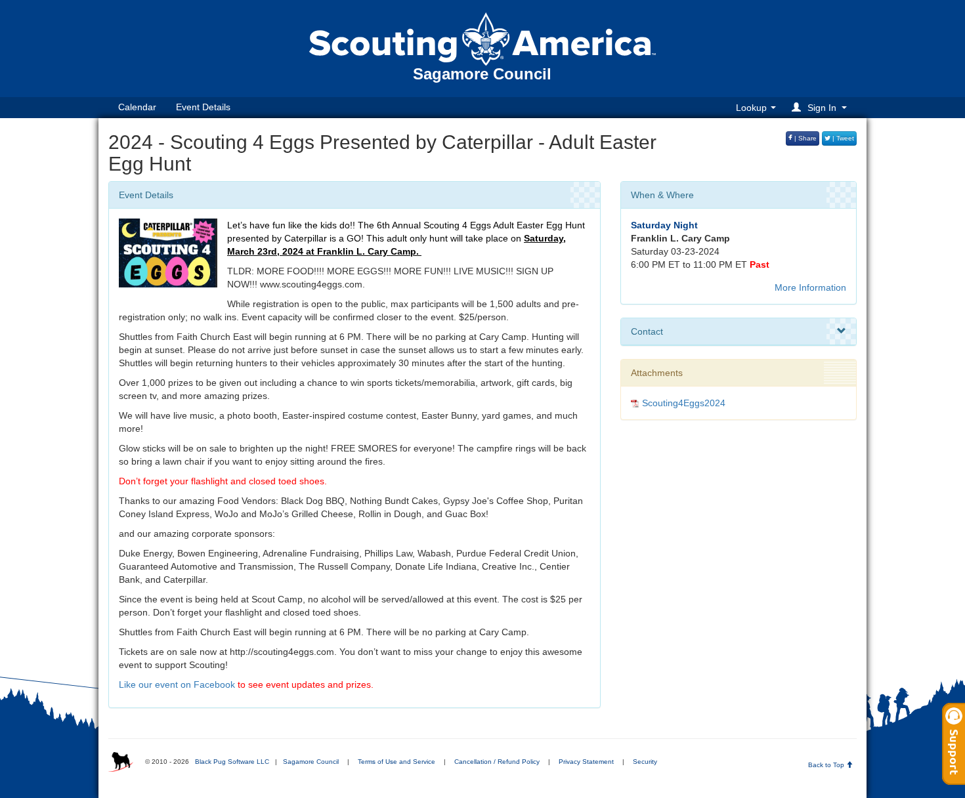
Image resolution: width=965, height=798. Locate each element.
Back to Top (827, 764)
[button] (821, 107)
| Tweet (842, 138)
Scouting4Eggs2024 (683, 403)
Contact (647, 331)
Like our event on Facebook (177, 684)
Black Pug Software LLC (232, 761)
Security (645, 761)
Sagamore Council (311, 761)
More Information (810, 287)
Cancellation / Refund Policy (497, 761)
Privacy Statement (586, 761)
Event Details (203, 107)
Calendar (137, 107)
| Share (804, 138)
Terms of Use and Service (396, 761)
